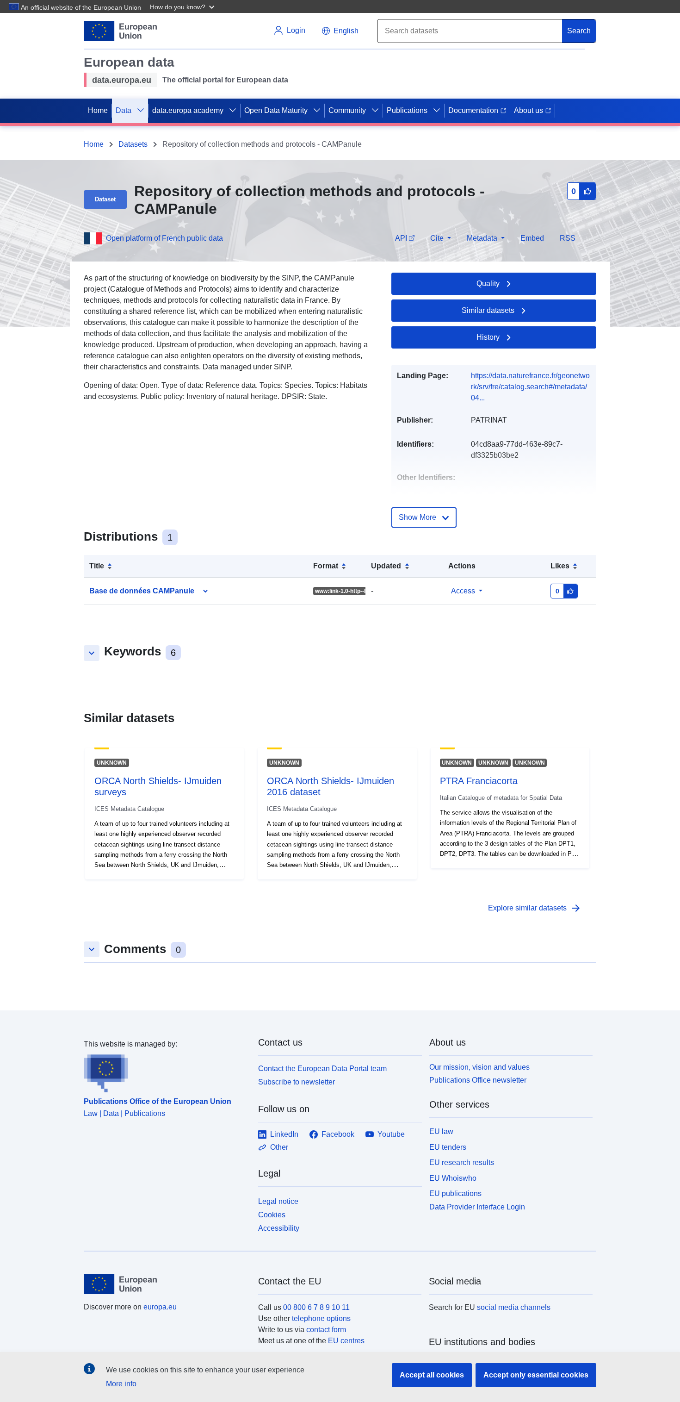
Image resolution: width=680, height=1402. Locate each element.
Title (96, 566)
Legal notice (278, 1201)
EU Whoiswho (452, 1178)
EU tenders (447, 1147)
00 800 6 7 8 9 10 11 (316, 1307)
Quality (488, 283)
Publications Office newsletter (477, 1080)
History (488, 337)
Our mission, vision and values (479, 1067)
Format (325, 566)
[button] (183, 6)
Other (279, 1147)
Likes (559, 566)
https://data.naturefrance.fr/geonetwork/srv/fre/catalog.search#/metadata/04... (530, 387)
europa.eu (160, 1307)
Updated (386, 566)
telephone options (321, 1318)
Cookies (271, 1215)
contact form (326, 1329)
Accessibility (278, 1228)
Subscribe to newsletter (296, 1082)
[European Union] (165, 1284)
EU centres (346, 1341)
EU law (441, 1131)
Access (463, 591)
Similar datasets (488, 310)
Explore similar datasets (534, 908)
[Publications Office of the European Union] (165, 1071)
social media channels (513, 1307)
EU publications (455, 1193)
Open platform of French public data (164, 238)
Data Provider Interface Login (477, 1207)
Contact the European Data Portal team (322, 1068)
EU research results (461, 1162)
